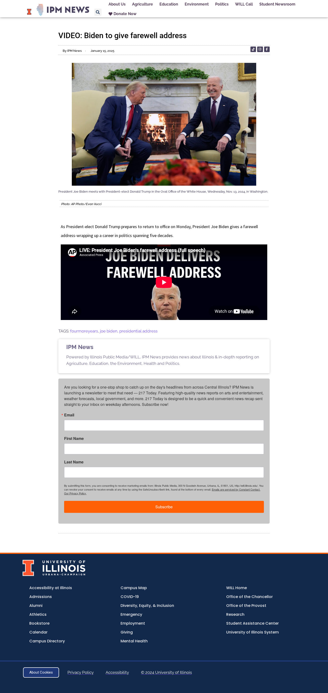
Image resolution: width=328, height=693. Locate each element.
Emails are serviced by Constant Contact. (236, 489)
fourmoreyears (84, 331)
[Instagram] (260, 49)
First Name (74, 438)
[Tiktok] (253, 49)
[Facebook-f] (267, 49)
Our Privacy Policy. (75, 493)
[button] (98, 12)
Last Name (74, 462)
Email (69, 415)
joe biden (108, 331)
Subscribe (164, 506)
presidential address (138, 331)
